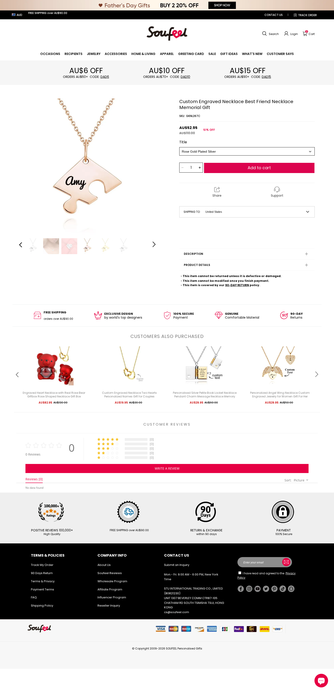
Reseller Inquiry (108, 605)
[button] (270, 33)
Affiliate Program (109, 589)
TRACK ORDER (307, 15)
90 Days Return (42, 573)
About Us (104, 565)
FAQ (34, 597)
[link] (50, 54)
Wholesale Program (112, 581)
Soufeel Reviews (109, 573)
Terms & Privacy (43, 581)
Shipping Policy (42, 605)
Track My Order (42, 565)
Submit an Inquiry (176, 565)
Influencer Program (111, 597)
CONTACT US (273, 15)
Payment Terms (42, 589)
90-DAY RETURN (237, 285)
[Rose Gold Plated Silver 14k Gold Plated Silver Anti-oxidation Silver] (247, 151)
